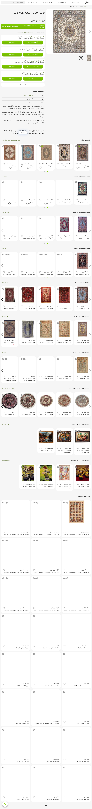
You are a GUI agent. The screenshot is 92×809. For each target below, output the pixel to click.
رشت (33, 49)
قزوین (33, 61)
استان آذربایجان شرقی (37, 37)
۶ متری (85, 6)
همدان (32, 73)
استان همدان (39, 73)
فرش (90, 6)
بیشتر (23, 132)
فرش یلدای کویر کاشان (28, 96)
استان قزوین (40, 61)
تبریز (27, 37)
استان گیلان (40, 49)
